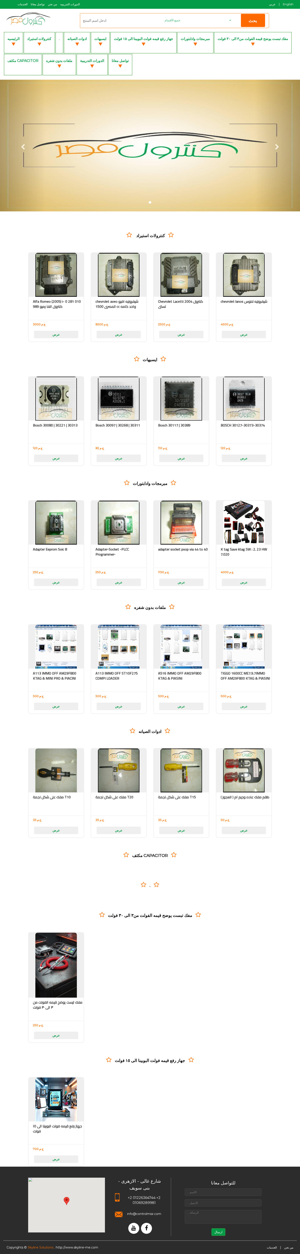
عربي (272, 4)
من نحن (52, 4)
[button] (198, 20)
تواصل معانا (38, 4)
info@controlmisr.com (144, 1214)
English (288, 4)
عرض (56, 334)
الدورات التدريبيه (70, 4)
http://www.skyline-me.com (77, 1247)
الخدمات (23, 4)
